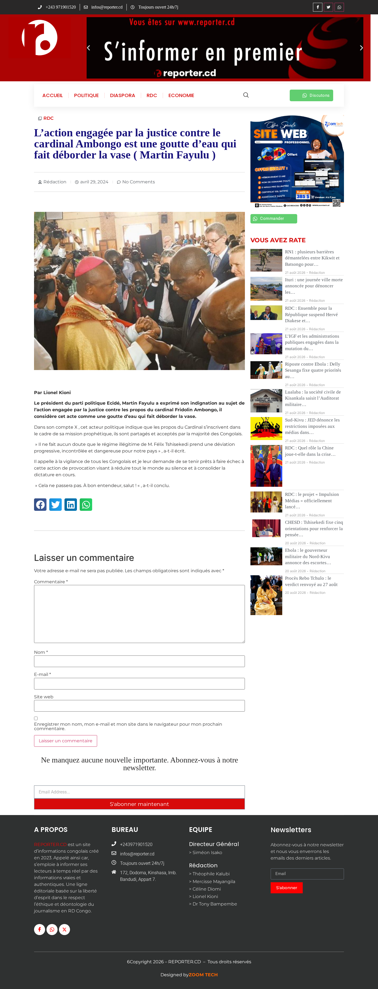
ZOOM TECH (203, 975)
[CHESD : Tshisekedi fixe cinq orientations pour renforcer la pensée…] (266, 528)
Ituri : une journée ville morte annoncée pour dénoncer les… (314, 286)
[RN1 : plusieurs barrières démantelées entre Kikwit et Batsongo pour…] (266, 260)
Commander (272, 218)
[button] (88, 48)
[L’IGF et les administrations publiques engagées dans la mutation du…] (266, 344)
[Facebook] (317, 7)
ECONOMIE (181, 95)
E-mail (42, 674)
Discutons (320, 95)
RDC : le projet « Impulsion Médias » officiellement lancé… (312, 500)
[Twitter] (328, 7)
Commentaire (51, 582)
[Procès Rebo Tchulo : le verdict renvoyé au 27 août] (266, 595)
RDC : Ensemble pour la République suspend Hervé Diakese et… (311, 314)
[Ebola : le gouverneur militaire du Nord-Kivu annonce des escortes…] (266, 556)
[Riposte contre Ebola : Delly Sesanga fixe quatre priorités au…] (266, 370)
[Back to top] (365, 976)
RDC (152, 95)
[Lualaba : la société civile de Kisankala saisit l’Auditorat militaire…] (266, 400)
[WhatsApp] (339, 7)
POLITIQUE (86, 95)
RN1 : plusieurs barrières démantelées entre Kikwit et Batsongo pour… (312, 258)
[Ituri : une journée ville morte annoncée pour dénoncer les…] (266, 289)
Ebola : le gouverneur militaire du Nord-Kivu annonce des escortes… (308, 556)
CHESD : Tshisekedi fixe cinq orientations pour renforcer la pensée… (314, 528)
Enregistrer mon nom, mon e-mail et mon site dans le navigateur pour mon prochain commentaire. (128, 726)
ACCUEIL (52, 95)
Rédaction (317, 272)
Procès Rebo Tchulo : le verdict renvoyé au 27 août (311, 581)
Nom (41, 652)
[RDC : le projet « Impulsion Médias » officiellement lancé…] (266, 501)
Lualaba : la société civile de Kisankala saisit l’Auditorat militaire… (313, 398)
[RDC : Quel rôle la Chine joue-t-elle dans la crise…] (266, 466)
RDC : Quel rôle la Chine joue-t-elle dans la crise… (310, 451)
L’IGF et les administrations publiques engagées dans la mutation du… (312, 342)
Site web (43, 697)
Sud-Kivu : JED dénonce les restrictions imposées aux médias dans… (312, 426)
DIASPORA (122, 95)
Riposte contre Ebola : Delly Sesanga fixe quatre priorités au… (313, 370)
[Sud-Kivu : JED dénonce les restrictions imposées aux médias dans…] (266, 428)
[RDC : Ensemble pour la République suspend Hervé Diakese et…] (266, 312)
